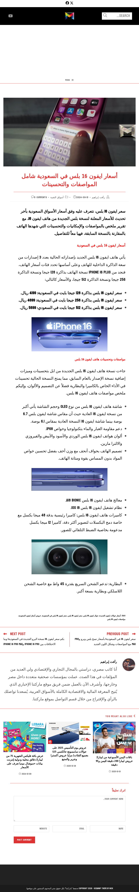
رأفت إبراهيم (98, 197)
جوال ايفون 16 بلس (90, 615)
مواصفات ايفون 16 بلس (116, 619)
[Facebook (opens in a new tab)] (67, 3)
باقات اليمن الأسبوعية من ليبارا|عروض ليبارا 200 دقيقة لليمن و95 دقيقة (114, 761)
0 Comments (40, 197)
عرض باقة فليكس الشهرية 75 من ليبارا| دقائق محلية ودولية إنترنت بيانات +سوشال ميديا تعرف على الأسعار (24, 761)
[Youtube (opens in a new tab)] (10, 16)
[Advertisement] (69, 50)
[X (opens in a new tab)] (71, 3)
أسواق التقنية (57, 197)
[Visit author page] (129, 664)
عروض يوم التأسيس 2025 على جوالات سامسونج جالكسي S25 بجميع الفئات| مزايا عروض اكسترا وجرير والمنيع (69, 753)
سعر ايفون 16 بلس (75, 615)
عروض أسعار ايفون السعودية (30, 615)
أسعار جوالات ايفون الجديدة (110, 615)
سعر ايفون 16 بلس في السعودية (54, 615)
